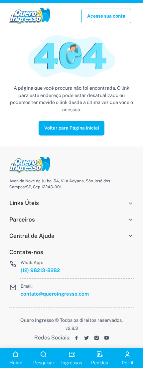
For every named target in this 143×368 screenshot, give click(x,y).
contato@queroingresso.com (55, 294)
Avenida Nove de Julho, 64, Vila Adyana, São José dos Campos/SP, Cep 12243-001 (59, 183)
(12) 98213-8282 (40, 270)
